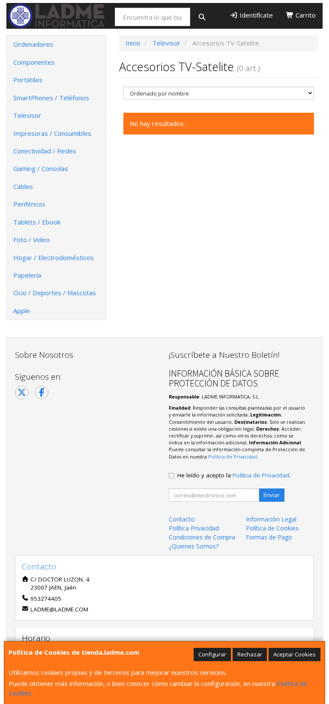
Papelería (27, 275)
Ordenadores (33, 44)
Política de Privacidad (232, 456)
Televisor (27, 115)
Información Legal (271, 519)
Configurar (212, 654)
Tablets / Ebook (36, 222)
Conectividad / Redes (44, 151)
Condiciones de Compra (202, 537)
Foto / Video (31, 239)
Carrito (305, 15)
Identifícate (255, 15)
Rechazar (249, 654)
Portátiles (27, 79)
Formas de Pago (269, 537)
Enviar (271, 495)
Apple (21, 310)
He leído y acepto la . (233, 475)
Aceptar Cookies (294, 654)
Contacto (181, 519)
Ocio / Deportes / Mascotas (54, 292)
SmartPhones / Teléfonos (51, 97)
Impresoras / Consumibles (52, 133)
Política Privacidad (194, 528)
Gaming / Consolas (40, 168)
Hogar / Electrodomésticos (53, 257)
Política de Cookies (272, 528)
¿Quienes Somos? (193, 546)
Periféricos (29, 204)
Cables (23, 186)
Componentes (34, 62)
